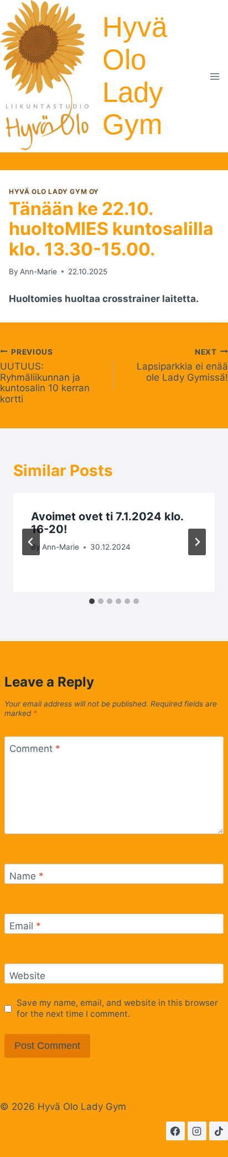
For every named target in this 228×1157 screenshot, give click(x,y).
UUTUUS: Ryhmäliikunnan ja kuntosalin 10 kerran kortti (45, 376)
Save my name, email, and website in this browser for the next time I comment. (117, 1008)
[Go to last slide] (31, 542)
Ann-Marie (38, 271)
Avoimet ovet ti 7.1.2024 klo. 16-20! (107, 523)
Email (25, 925)
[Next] (197, 542)
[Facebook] (175, 1131)
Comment (34, 748)
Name (26, 876)
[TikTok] (218, 1131)
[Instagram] (197, 1131)
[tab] (92, 601)
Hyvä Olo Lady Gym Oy (54, 191)
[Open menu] (214, 76)
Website (27, 975)
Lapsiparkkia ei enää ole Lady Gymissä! (182, 365)
